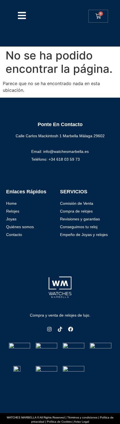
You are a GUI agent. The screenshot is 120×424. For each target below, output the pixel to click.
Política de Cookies (59, 421)
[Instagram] (49, 329)
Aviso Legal (81, 421)
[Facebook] (70, 329)
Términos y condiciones (82, 417)
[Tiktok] (60, 329)
